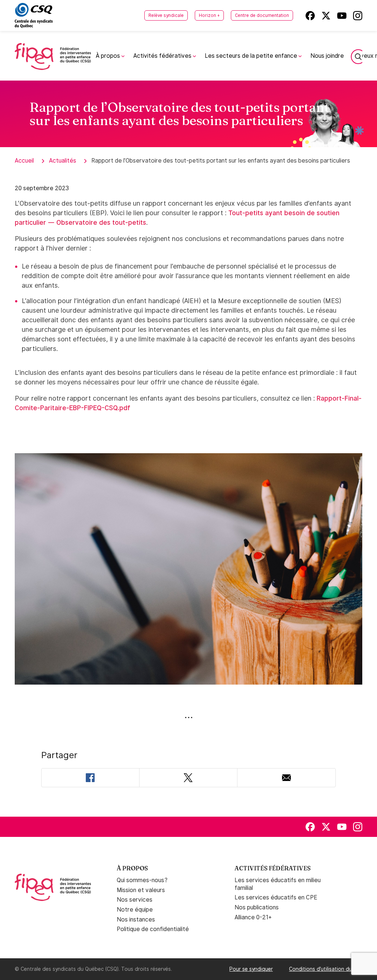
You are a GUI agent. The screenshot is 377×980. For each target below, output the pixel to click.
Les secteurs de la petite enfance (252, 55)
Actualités (62, 160)
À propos (108, 55)
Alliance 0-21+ (253, 917)
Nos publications (257, 907)
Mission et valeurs (141, 890)
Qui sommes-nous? (142, 880)
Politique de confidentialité (153, 929)
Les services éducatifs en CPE (276, 897)
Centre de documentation (262, 15)
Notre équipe (135, 909)
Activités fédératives (163, 55)
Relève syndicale (166, 15)
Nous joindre (327, 55)
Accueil (24, 160)
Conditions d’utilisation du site (325, 969)
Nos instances (136, 919)
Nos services (134, 899)
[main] (188, 449)
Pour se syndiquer (251, 969)
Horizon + (209, 15)
